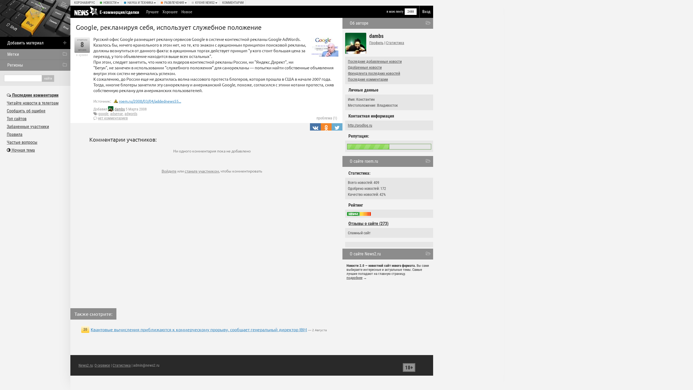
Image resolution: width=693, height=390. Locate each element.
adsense (116, 114)
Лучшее (152, 11)
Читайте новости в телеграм (32, 103)
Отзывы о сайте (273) (368, 223)
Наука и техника (140, 3)
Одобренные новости (365, 67)
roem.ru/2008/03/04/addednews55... (150, 101)
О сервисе (102, 365)
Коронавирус (84, 3)
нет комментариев (113, 118)
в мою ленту (395, 12)
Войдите (169, 170)
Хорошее (170, 11)
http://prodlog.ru (360, 125)
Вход (426, 11)
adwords (131, 114)
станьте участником (202, 170)
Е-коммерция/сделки (119, 12)
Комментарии (233, 3)
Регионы (15, 65)
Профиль (376, 43)
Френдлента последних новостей (374, 73)
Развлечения (174, 3)
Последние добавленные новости (375, 61)
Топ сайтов (17, 118)
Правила (14, 134)
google (103, 114)
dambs (120, 109)
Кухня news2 (205, 3)
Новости (109, 3)
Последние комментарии (368, 79)
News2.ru (86, 365)
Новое (186, 11)
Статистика (395, 43)
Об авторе (359, 23)
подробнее (354, 278)
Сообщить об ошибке (26, 110)
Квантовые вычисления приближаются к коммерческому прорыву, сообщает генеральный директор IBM (199, 329)
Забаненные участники (28, 126)
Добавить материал (25, 43)
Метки (13, 54)
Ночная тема (23, 150)
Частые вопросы (22, 142)
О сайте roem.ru (364, 161)
